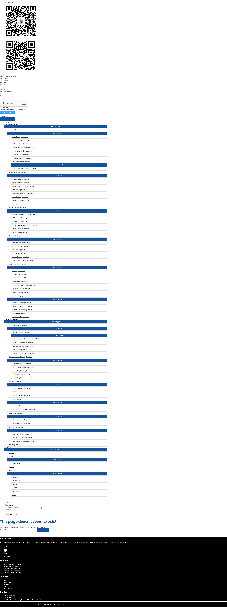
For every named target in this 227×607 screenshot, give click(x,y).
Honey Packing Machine (12, 570)
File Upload (4, 108)
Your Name (4, 78)
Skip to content (5, 115)
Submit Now (8, 112)
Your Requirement (6, 92)
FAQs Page (7, 582)
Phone (2, 87)
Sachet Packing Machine (12, 565)
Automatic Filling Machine (12, 572)
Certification (8, 588)
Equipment (7, 584)
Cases (6, 580)
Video (5, 586)
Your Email (3, 83)
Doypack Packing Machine (13, 566)
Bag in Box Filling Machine (12, 568)
